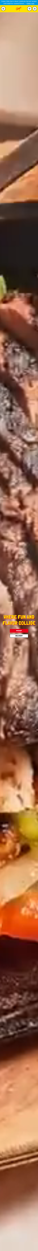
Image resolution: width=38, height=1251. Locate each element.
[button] (34, 8)
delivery (19, 636)
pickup (19, 631)
